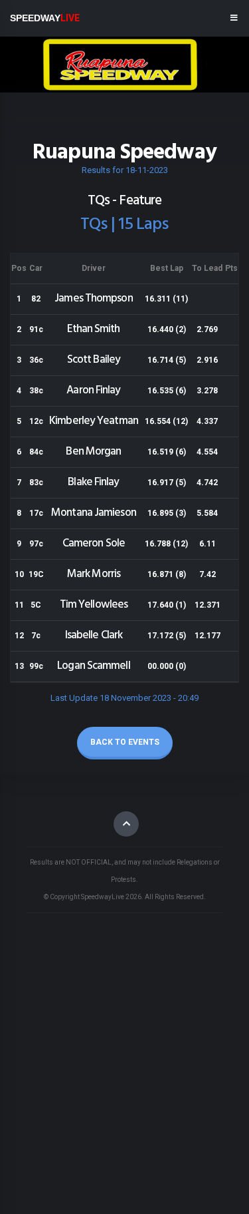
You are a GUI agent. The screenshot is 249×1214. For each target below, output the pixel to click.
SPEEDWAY (45, 18)
